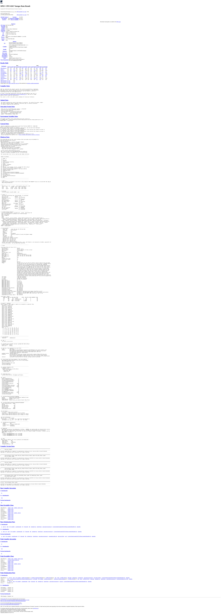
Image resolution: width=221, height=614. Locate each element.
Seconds (11, 66)
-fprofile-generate (24, 577)
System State (4, 54)
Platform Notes (4, 137)
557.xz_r (2, 79)
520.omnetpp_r (3, 71)
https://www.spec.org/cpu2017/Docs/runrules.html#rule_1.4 (13, 94)
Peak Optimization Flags (7, 573)
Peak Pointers (4, 56)
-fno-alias (61, 581)
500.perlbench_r (4, 68)
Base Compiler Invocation (8, 488)
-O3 (22, 526)
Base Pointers (4, 55)
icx (1, 493)
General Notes (4, 123)
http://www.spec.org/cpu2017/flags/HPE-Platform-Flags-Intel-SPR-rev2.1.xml (11, 603)
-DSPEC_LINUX (17, 512)
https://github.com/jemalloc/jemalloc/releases (29, 134)
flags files (4, 598)
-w (1, 526)
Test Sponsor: (4, 18)
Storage (2, 38)
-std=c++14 (5, 531)
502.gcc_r (2, 69)
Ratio (15, 66)
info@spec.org (35, 608)
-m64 (7, 526)
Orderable (3, 30)
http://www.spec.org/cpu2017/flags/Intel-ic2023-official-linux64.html (12, 600)
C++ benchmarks (4, 495)
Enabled (3, 28)
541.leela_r (3, 76)
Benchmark (3, 66)
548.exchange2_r (4, 78)
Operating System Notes (7, 106)
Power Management (5, 59)
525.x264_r (3, 74)
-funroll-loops (39, 526)
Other (3, 35)
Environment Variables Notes (9, 116)
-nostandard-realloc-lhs (53, 536)
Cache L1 (3, 31)
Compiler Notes (5, 86)
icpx (2, 497)
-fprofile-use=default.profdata (36, 577)
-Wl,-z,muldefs (12, 526)
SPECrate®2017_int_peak (21, 14)
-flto (29, 526)
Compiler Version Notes (7, 446)
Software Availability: (14, 19)
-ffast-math (26, 526)
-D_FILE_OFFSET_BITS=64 (13, 560)
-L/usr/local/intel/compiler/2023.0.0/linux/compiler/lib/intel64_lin (64, 526)
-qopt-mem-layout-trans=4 (47, 526)
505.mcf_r (2, 70)
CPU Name (3, 25)
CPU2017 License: (4, 17)
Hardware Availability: (14, 18)
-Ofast (58, 577)
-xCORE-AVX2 (48, 577)
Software (14, 41)
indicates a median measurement (33, 83)
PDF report (118, 21)
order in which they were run (13, 83)
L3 (3, 34)
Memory (3, 37)
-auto (66, 536)
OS (4, 43)
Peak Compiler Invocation (8, 539)
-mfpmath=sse (33, 526)
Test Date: (15, 17)
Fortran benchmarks (5, 500)
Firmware (5, 51)
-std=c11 (4, 526)
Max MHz (3, 26)
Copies (8, 66)
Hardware (13, 23)
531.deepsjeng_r (4, 75)
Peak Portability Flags (7, 556)
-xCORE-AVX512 (63, 577)
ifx (1, 502)
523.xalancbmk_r (4, 73)
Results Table (4, 63)
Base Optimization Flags (7, 522)
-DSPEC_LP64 (10, 507)
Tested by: (4, 19)
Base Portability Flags (7, 505)
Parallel (4, 49)
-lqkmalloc (79, 526)
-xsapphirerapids (18, 526)
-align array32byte (61, 536)
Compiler (4, 46)
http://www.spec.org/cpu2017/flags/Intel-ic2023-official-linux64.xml (9, 604)
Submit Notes (4, 100)
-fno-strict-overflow (97, 577)
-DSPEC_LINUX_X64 (18, 507)
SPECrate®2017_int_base (21, 11)
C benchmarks (3, 490)
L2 (3, 32)
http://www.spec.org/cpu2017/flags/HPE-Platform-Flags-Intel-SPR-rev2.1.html (14, 599)
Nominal (3, 27)
